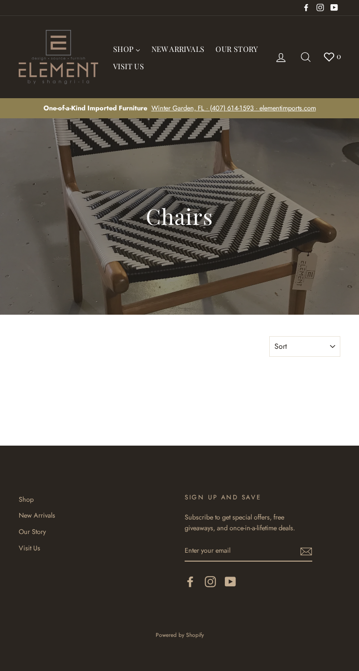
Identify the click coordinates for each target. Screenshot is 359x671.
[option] (179, 108)
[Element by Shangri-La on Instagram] (210, 581)
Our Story (32, 531)
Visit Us (29, 548)
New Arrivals (37, 515)
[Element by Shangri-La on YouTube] (230, 581)
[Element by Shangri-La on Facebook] (190, 581)
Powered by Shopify (180, 635)
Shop (26, 499)
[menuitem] (127, 48)
